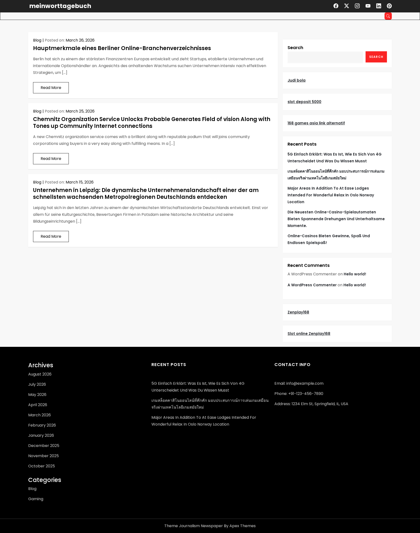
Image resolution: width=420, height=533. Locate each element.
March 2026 (39, 415)
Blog (37, 40)
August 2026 (40, 374)
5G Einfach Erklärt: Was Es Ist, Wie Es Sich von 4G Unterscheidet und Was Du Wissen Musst (335, 158)
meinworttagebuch (60, 6)
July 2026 (37, 384)
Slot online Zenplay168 (309, 333)
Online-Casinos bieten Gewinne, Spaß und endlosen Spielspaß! (329, 239)
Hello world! (355, 274)
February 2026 (42, 425)
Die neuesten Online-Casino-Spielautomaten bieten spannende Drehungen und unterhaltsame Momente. (336, 219)
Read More (51, 87)
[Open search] (388, 16)
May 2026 (37, 394)
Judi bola (297, 80)
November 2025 (43, 456)
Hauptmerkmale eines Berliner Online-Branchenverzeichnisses (122, 48)
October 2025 (41, 466)
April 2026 (37, 405)
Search (295, 47)
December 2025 (43, 445)
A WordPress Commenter (312, 285)
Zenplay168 (298, 312)
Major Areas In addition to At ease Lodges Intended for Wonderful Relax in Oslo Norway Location (331, 195)
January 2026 (41, 435)
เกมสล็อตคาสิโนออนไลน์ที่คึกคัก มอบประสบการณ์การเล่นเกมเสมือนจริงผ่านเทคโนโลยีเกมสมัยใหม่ (336, 175)
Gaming (35, 499)
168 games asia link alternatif (316, 123)
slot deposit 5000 (304, 101)
